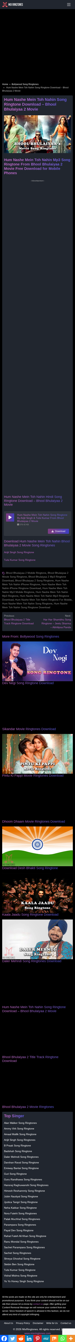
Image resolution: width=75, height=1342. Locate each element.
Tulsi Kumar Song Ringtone (19, 559)
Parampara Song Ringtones (20, 1224)
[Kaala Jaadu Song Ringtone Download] (37, 892)
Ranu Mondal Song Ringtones (21, 1241)
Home (5, 84)
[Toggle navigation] (69, 4)
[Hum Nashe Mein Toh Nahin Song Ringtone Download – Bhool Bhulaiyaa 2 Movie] (37, 985)
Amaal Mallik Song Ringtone (20, 1134)
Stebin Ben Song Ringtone (19, 1264)
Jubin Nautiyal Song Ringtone (21, 1196)
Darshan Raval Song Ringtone (21, 1162)
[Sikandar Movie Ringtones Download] (37, 707)
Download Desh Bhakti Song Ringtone (30, 868)
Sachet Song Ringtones (17, 1253)
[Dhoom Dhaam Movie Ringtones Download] (37, 799)
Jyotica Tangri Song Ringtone (21, 1202)
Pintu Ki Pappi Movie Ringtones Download (33, 775)
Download (60, 531)
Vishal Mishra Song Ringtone (20, 1275)
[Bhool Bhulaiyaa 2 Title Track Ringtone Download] (37, 1035)
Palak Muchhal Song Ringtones (22, 1219)
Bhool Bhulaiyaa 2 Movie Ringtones (28, 1107)
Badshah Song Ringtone (18, 1151)
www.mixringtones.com (37, 1333)
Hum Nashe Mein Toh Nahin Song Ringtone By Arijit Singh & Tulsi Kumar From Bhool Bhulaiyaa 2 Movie (42, 517)
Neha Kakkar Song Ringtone (20, 1207)
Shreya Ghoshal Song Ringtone (22, 1258)
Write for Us (52, 1323)
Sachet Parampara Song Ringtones (24, 1247)
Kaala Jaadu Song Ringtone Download (30, 914)
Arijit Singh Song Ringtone (19, 552)
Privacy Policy (23, 1323)
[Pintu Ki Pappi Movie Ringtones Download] (37, 753)
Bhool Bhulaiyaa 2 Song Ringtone (34, 580)
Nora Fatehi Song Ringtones (20, 1213)
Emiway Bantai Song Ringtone (21, 1168)
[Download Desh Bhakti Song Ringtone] (37, 846)
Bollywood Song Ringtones (25, 84)
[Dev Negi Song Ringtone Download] (37, 661)
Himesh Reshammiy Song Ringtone (24, 1190)
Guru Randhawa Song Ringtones (23, 1179)
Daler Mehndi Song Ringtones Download (31, 961)
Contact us (66, 1323)
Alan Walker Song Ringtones (20, 1122)
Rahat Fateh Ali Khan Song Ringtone (25, 1236)
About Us (8, 1323)
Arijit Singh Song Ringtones (19, 1139)
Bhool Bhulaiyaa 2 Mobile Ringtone (26, 572)
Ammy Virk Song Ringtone (19, 1128)
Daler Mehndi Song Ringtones (21, 1156)
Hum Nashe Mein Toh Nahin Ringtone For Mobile (43, 599)
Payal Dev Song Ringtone (18, 1230)
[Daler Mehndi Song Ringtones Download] (37, 939)
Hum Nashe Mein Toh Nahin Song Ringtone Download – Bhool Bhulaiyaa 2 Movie (34, 1009)
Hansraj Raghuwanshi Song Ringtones (26, 1185)
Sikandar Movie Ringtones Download (29, 729)
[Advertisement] (37, 41)
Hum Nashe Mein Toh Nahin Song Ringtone (27, 603)
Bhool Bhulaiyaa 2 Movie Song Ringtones (37, 543)
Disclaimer (38, 1323)
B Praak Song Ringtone (17, 1145)
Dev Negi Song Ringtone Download (28, 683)
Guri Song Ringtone (15, 1173)
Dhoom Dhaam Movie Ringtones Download (33, 821)
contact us (38, 1304)
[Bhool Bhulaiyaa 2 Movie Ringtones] (37, 1085)
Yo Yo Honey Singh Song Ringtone (24, 1281)
